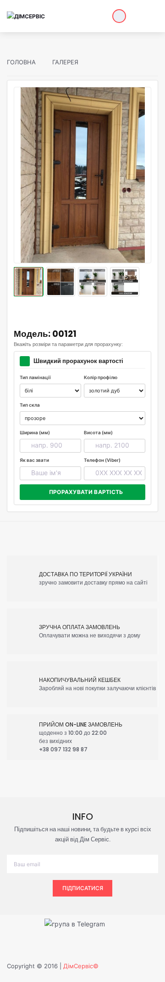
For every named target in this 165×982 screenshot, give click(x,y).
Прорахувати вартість (86, 491)
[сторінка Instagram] (141, 922)
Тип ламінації (35, 377)
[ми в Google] (123, 922)
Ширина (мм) (35, 432)
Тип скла (30, 405)
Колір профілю (100, 377)
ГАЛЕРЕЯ (64, 62)
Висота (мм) (98, 432)
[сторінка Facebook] (26, 922)
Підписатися (82, 888)
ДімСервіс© (81, 966)
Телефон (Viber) (102, 460)
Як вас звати (34, 460)
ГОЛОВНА (21, 62)
